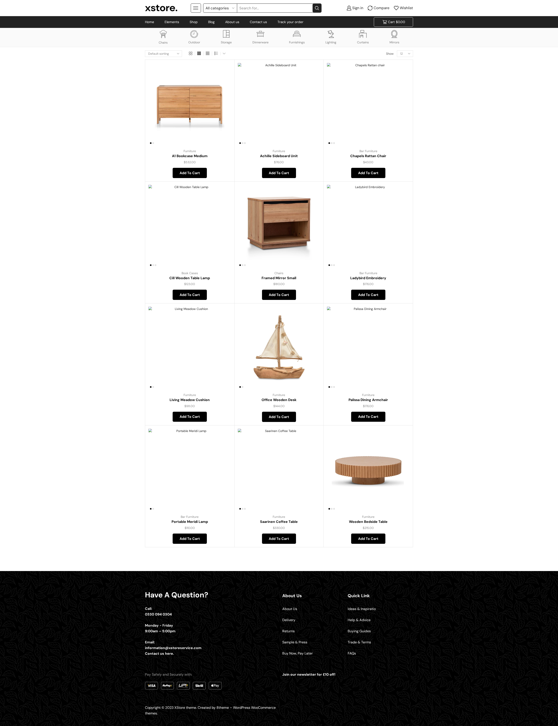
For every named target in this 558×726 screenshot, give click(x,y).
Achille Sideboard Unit (279, 156)
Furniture (190, 151)
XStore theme (185, 707)
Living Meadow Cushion (190, 400)
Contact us (258, 22)
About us (232, 22)
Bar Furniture (368, 151)
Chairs (163, 42)
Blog (211, 22)
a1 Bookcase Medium (190, 156)
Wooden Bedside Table (368, 521)
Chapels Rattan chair (368, 156)
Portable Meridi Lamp (190, 521)
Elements (172, 22)
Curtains (363, 42)
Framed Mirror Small (279, 278)
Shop (194, 22)
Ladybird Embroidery (368, 278)
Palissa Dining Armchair (368, 400)
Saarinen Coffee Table (279, 521)
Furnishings (297, 42)
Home (149, 22)
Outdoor (194, 42)
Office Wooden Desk (279, 400)
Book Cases (190, 273)
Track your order (290, 22)
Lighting (330, 42)
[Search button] (317, 8)
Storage (226, 42)
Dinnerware (260, 42)
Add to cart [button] (222, 116)
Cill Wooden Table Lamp (189, 278)
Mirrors (394, 42)
